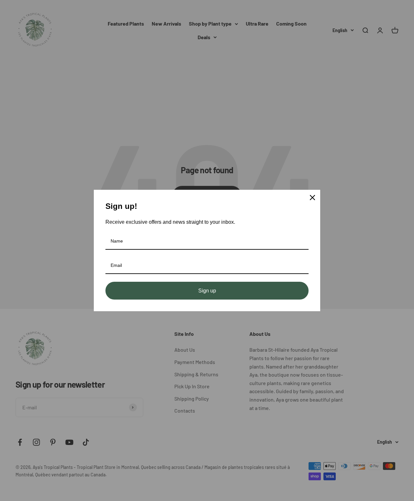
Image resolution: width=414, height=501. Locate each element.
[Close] (312, 197)
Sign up (207, 290)
